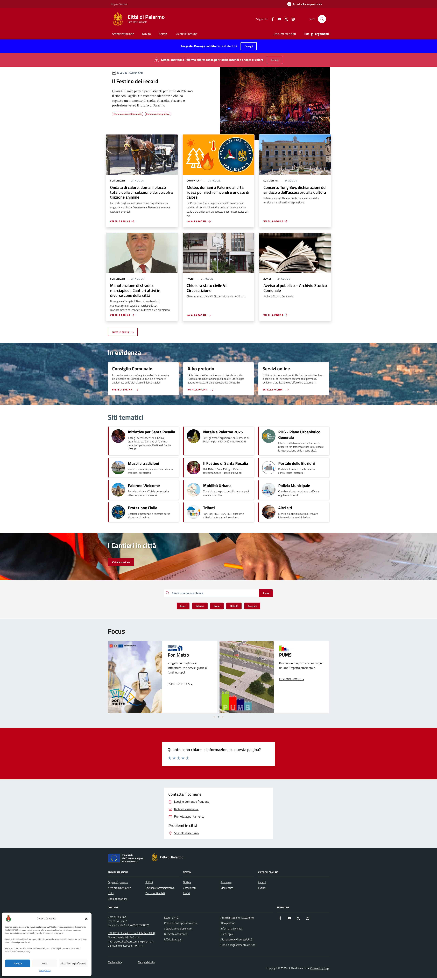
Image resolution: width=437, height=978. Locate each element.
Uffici (111, 893)
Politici (149, 882)
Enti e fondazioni (117, 899)
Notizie (187, 882)
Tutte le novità (121, 332)
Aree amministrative (119, 888)
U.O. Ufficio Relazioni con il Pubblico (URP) (131, 933)
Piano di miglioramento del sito (238, 945)
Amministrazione (123, 33)
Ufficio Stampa (172, 939)
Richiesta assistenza (175, 934)
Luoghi (262, 882)
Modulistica (227, 888)
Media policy (115, 962)
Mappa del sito (146, 962)
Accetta (17, 963)
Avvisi (186, 893)
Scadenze (226, 882)
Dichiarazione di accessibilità (236, 939)
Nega (44, 963)
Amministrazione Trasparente (237, 917)
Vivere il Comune (186, 33)
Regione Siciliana (119, 4)
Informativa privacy (231, 928)
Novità (146, 33)
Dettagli (249, 46)
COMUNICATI (117, 180)
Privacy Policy (45, 970)
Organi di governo (118, 882)
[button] (86, 918)
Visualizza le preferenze (73, 963)
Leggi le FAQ (171, 917)
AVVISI (190, 278)
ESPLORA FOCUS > (180, 679)
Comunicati (189, 888)
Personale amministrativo (159, 888)
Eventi (261, 888)
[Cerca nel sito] (322, 19)
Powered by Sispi (319, 968)
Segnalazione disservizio (178, 928)
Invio (266, 593)
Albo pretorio (228, 923)
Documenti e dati (285, 33)
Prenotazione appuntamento (180, 923)
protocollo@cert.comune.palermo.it (133, 941)
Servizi (163, 33)
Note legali (227, 934)
